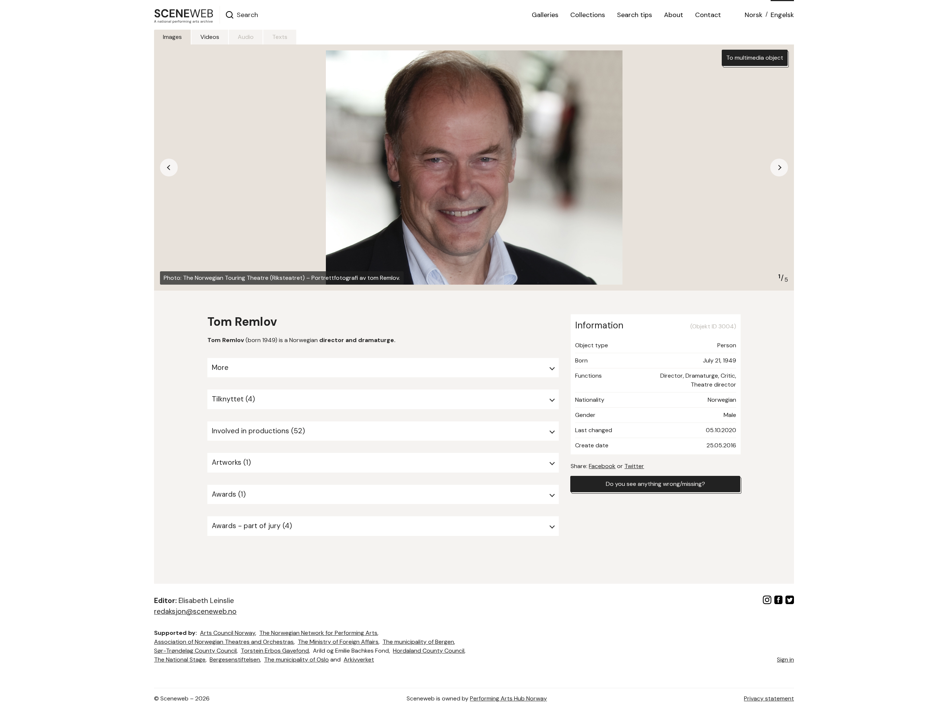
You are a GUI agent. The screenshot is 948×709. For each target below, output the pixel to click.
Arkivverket (359, 659)
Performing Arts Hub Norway (508, 698)
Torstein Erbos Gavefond (275, 651)
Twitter (634, 466)
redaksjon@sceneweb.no (195, 611)
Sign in (785, 659)
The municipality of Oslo (296, 659)
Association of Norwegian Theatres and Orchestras (224, 642)
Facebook (602, 466)
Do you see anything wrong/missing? (655, 484)
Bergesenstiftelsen (235, 659)
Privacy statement (769, 698)
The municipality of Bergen (418, 642)
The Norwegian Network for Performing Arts (318, 633)
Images (172, 37)
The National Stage (180, 659)
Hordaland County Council (428, 651)
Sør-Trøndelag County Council (195, 651)
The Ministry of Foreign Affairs (338, 642)
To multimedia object (754, 58)
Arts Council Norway (227, 633)
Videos (209, 37)
